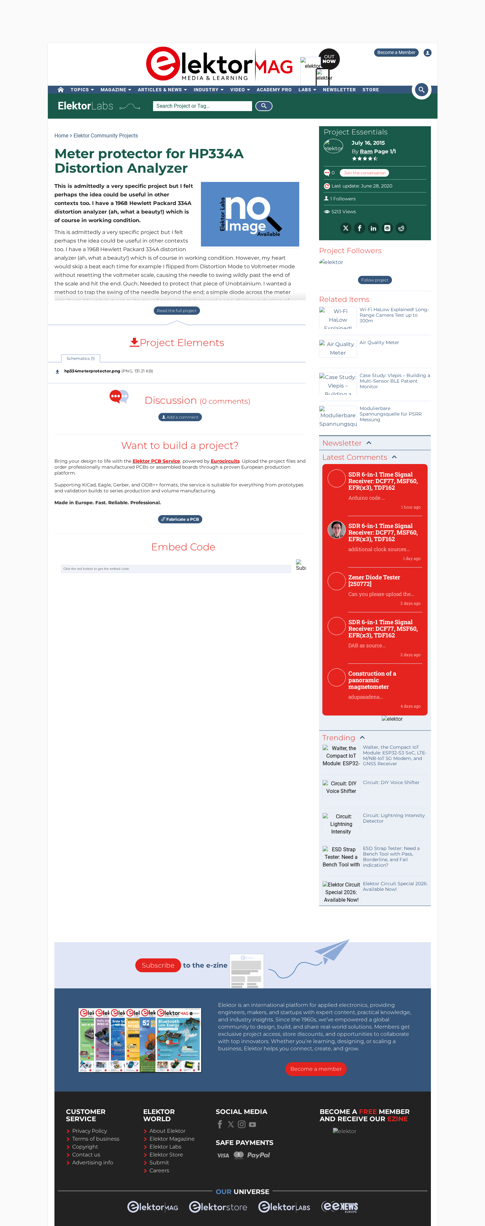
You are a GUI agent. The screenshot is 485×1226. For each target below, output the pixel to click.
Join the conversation (364, 172)
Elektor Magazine (172, 1139)
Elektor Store (166, 1155)
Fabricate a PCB (182, 519)
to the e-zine (185, 965)
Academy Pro (274, 89)
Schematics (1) (81, 358)
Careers (159, 1170)
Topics (80, 89)
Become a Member (396, 52)
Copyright (85, 1147)
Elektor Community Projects (106, 135)
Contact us (86, 1155)
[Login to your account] (428, 53)
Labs (305, 89)
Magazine (113, 89)
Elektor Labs (165, 1147)
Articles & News (160, 89)
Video (237, 89)
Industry (206, 89)
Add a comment (182, 417)
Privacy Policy (89, 1131)
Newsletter (339, 89)
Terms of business (95, 1139)
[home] (61, 89)
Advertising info (92, 1162)
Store (371, 89)
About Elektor (167, 1131)
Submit (159, 1162)
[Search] (264, 106)
